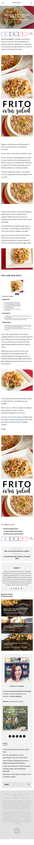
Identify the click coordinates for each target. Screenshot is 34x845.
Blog (21, 794)
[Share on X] (14, 34)
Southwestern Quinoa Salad (13, 534)
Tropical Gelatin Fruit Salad (12, 531)
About (15, 794)
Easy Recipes (11, 19)
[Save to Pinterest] (22, 34)
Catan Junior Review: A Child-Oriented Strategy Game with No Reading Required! (16, 768)
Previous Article (17, 548)
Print (17, 294)
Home (8, 794)
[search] (28, 784)
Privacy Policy (25, 798)
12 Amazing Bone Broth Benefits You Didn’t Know (17, 557)
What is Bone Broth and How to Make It (17, 551)
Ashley (6, 19)
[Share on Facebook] (5, 34)
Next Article (17, 554)
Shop (27, 794)
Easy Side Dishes (20, 19)
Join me (5, 701)
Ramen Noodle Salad (10, 529)
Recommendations (18, 795)
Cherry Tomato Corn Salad (13, 419)
